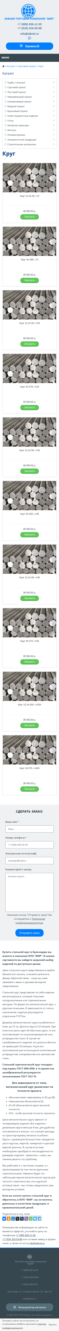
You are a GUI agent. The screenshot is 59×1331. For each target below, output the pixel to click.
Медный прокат (16, 106)
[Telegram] (39, 1219)
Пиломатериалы (16, 135)
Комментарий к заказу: (18, 869)
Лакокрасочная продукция (21, 139)
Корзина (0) (32, 46)
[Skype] (35, 1219)
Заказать (29, 216)
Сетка (10, 120)
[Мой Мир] (13, 1219)
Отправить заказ (29, 932)
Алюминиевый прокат (19, 101)
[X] (17, 1219)
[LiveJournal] (22, 1219)
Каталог (11, 66)
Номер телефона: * (16, 837)
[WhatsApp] (31, 1219)
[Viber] (26, 1219)
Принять (53, 1325)
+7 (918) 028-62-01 (29, 1284)
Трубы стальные (16, 82)
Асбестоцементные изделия (22, 116)
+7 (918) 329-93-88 (29, 28)
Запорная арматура (18, 125)
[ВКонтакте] (4, 1219)
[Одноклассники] (9, 1219)
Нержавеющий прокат (19, 97)
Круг (41, 66)
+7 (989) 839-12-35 (29, 24)
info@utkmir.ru (29, 33)
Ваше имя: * (12, 821)
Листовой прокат (16, 92)
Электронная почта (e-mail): (21, 853)
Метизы (11, 130)
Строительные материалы (21, 144)
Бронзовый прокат (17, 111)
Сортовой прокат (27, 66)
